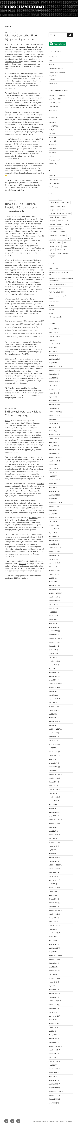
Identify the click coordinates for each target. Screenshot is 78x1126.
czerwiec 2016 (53, 789)
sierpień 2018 (53, 691)
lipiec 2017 (52, 740)
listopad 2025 (53, 363)
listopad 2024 (53, 408)
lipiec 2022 (52, 514)
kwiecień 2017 (53, 752)
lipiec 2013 (52, 921)
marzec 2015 (53, 846)
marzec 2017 (53, 755)
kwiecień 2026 (53, 344)
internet (52, 213)
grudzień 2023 (53, 449)
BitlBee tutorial (53, 269)
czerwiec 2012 (53, 971)
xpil (50, 110)
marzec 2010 (53, 1072)
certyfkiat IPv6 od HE (13, 62)
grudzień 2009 (53, 1084)
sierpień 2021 (53, 555)
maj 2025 (52, 385)
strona (65, 246)
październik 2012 (54, 955)
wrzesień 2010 (53, 1050)
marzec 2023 (53, 483)
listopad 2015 (53, 816)
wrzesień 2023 (53, 461)
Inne (50, 133)
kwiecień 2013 (53, 933)
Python (62, 231)
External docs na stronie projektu (28, 525)
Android (51, 122)
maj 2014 (52, 884)
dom (58, 206)
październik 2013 (54, 910)
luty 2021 (52, 578)
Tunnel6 (41, 236)
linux (51, 217)
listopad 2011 (53, 997)
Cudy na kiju (52, 76)
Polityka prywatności (55, 317)
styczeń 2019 (53, 672)
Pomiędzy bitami (24, 7)
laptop (68, 213)
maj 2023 (52, 476)
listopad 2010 (53, 1042)
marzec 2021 (53, 574)
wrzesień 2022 (53, 506)
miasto (64, 217)
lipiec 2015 (52, 831)
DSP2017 (52, 126)
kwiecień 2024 (53, 434)
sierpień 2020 (53, 601)
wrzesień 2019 (53, 642)
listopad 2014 (53, 861)
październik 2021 (54, 548)
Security (51, 152)
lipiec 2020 (52, 604)
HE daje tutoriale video (21, 83)
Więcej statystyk (17, 190)
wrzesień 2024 (53, 416)
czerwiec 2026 (53, 336)
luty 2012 (52, 986)
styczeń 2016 (53, 808)
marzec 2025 (53, 393)
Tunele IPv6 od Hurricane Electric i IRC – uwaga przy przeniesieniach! (21, 207)
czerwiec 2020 (53, 608)
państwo (60, 221)
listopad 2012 (53, 952)
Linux (50, 137)
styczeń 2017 (53, 763)
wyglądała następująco (30, 267)
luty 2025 (52, 397)
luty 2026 (52, 351)
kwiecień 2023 (53, 480)
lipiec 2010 (52, 1057)
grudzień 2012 (53, 948)
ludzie (57, 217)
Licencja (51, 305)
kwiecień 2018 (53, 706)
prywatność (53, 231)
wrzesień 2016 (53, 778)
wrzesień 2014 (53, 869)
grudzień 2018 (53, 676)
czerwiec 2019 (53, 653)
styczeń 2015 (53, 853)
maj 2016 (52, 793)
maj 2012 (52, 974)
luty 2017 (52, 759)
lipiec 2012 (52, 967)
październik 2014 (54, 865)
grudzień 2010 (53, 1038)
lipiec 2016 (52, 786)
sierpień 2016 (53, 782)
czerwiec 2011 (53, 1016)
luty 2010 (52, 1076)
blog (62, 202)
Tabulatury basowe (55, 288)
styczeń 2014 (53, 899)
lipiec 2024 (52, 423)
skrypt (52, 246)
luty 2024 (52, 442)
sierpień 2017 (53, 736)
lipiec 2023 (52, 468)
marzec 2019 (53, 665)
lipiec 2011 (52, 1012)
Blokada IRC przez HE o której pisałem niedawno (23, 49)
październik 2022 (54, 502)
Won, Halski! (52, 57)
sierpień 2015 (53, 827)
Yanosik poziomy (54, 302)
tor (65, 250)
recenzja (63, 235)
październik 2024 (54, 412)
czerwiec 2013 (53, 925)
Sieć (50, 156)
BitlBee (7, 421)
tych (30, 518)
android (58, 199)
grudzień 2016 (53, 767)
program (59, 228)
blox (68, 202)
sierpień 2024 (53, 419)
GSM (50, 130)
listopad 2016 (53, 770)
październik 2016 (54, 774)
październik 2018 (54, 684)
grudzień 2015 (53, 812)
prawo (52, 228)
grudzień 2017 (53, 721)
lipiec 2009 (52, 1103)
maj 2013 (52, 929)
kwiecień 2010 (53, 1069)
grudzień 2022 (53, 495)
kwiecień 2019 (53, 661)
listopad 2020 (53, 589)
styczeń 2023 (53, 491)
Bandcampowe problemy (57, 72)
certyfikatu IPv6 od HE (29, 361)
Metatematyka (53, 145)
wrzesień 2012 (53, 959)
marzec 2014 (53, 891)
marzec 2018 (53, 710)
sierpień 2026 (53, 329)
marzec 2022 (53, 529)
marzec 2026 (53, 348)
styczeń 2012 (53, 989)
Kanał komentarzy (55, 183)
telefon (59, 250)
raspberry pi (53, 235)
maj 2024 (52, 431)
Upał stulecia (53, 83)
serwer (52, 242)
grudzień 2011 (53, 993)
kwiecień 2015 (53, 842)
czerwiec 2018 (53, 699)
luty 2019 (52, 668)
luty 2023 (52, 487)
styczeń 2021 (53, 582)
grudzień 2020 (53, 585)
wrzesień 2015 (53, 823)
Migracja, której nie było (56, 68)
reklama (52, 239)
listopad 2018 (53, 680)
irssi (6, 435)
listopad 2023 (53, 453)
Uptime (51, 60)
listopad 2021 (53, 544)
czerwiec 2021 (53, 563)
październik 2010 (54, 1046)
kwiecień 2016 (53, 797)
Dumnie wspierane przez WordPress (60, 1121)
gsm (58, 210)
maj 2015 (52, 838)
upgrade (52, 253)
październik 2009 (54, 1091)
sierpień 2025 (53, 374)
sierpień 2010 (53, 1054)
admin (52, 199)
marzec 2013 (53, 937)
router (60, 239)
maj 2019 (52, 657)
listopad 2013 (53, 906)
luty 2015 (52, 850)
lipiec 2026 (52, 332)
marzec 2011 (53, 1027)
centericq (22, 564)
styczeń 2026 (53, 355)
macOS (51, 141)
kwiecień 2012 (53, 978)
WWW (52, 257)
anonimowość (54, 202)
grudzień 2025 (53, 359)
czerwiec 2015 (53, 835)
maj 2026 (52, 340)
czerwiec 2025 (53, 382)
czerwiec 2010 (53, 1061)
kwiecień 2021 (53, 570)
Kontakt (51, 309)
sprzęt (58, 246)
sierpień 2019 (53, 646)
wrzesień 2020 (53, 597)
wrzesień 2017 (53, 733)
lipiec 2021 (52, 559)
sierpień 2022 (53, 510)
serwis (59, 242)
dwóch (34, 518)
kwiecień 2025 (53, 389)
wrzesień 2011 (53, 1005)
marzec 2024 (53, 438)
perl (67, 221)
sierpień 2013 (53, 918)
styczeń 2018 (53, 718)
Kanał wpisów (53, 179)
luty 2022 (52, 533)
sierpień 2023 (53, 465)
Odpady (51, 64)
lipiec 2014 (52, 876)
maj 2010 (52, 1065)
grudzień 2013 (53, 903)
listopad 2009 (53, 1088)
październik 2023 (54, 457)
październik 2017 (54, 729)
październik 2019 (54, 638)
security (66, 239)
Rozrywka (52, 148)
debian (52, 206)
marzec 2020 (53, 619)
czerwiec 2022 (53, 517)
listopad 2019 (53, 634)
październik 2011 (54, 1001)
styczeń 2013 (53, 944)
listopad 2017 (53, 725)
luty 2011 (51, 1031)
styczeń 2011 (53, 1035)
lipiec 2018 (52, 695)
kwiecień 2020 (53, 616)
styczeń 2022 (53, 536)
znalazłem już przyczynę (14, 316)
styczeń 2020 (53, 627)
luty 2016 (52, 804)
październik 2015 (54, 820)
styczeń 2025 (53, 400)
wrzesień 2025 (53, 370)
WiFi (59, 253)
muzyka (52, 221)
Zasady (51, 313)
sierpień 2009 (53, 1099)
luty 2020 (52, 623)
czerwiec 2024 (53, 427)
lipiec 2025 (52, 378)
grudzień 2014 (53, 857)
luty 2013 (52, 940)
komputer (60, 213)
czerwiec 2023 (53, 472)
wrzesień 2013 (53, 914)
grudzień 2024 (53, 404)
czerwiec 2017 (53, 744)
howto (64, 210)
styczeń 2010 (53, 1080)
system (52, 250)
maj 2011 (52, 1020)
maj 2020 (52, 612)
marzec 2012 (53, 982)
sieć (65, 242)
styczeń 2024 (53, 446)
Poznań (59, 224)
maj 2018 (52, 702)
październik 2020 (54, 593)
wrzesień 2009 (53, 1095)
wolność (66, 253)
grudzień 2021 (53, 540)
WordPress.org (53, 187)
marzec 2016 (53, 801)
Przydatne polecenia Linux (57, 284)
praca (67, 224)
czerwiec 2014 (53, 880)
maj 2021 (52, 566)
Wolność (51, 163)
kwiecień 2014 (53, 888)
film (63, 206)
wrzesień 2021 (53, 551)
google (52, 210)
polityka (52, 224)
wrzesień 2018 (53, 687)
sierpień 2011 (53, 1008)
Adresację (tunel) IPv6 (13, 93)
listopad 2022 (53, 499)
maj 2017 (52, 748)
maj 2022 (52, 521)
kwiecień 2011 (53, 1023)
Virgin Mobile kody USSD (57, 292)
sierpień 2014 (53, 872)
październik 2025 (54, 366)
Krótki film (52, 79)
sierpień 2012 (53, 963)
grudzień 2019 (53, 631)
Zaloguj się (52, 175)
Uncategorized (53, 160)
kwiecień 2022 (53, 525)
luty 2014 (52, 895)
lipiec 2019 (52, 650)
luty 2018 (52, 714)
